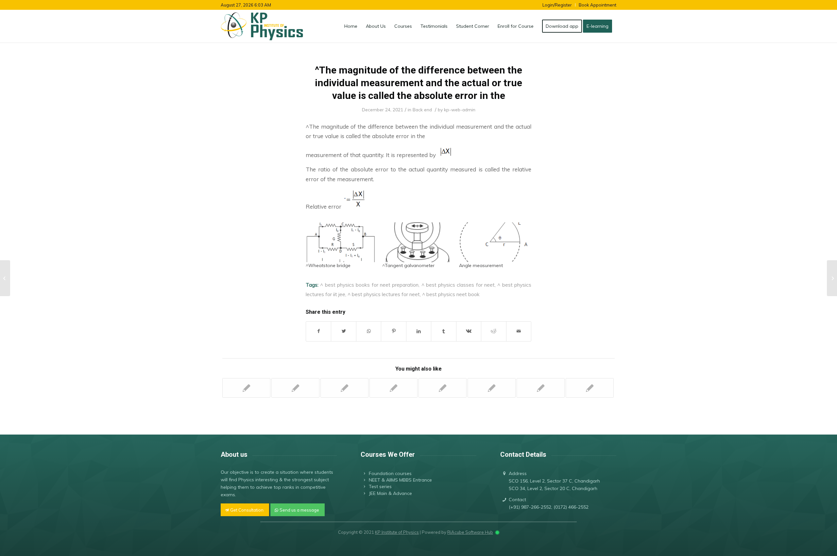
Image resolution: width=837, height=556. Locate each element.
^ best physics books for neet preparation (369, 284)
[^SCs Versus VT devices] (344, 388)
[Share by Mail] (518, 331)
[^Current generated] (295, 388)
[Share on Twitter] (343, 331)
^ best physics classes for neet (458, 284)
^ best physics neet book (451, 294)
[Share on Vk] (468, 331)
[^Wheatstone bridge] (341, 242)
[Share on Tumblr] (443, 331)
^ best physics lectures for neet (384, 294)
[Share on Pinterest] (393, 331)
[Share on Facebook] (318, 331)
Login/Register (557, 5)
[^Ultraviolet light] (442, 388)
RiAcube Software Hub (470, 532)
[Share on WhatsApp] (368, 331)
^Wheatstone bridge (328, 265)
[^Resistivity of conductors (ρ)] (5, 278)
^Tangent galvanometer (408, 265)
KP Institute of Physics (397, 532)
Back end (422, 109)
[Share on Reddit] (493, 331)
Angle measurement (481, 265)
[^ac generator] (541, 388)
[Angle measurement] (494, 242)
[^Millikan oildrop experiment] (590, 388)
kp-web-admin (459, 109)
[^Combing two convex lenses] (393, 388)
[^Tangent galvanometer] (417, 242)
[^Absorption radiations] (246, 388)
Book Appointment (597, 5)
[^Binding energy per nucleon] (492, 388)
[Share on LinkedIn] (418, 331)
